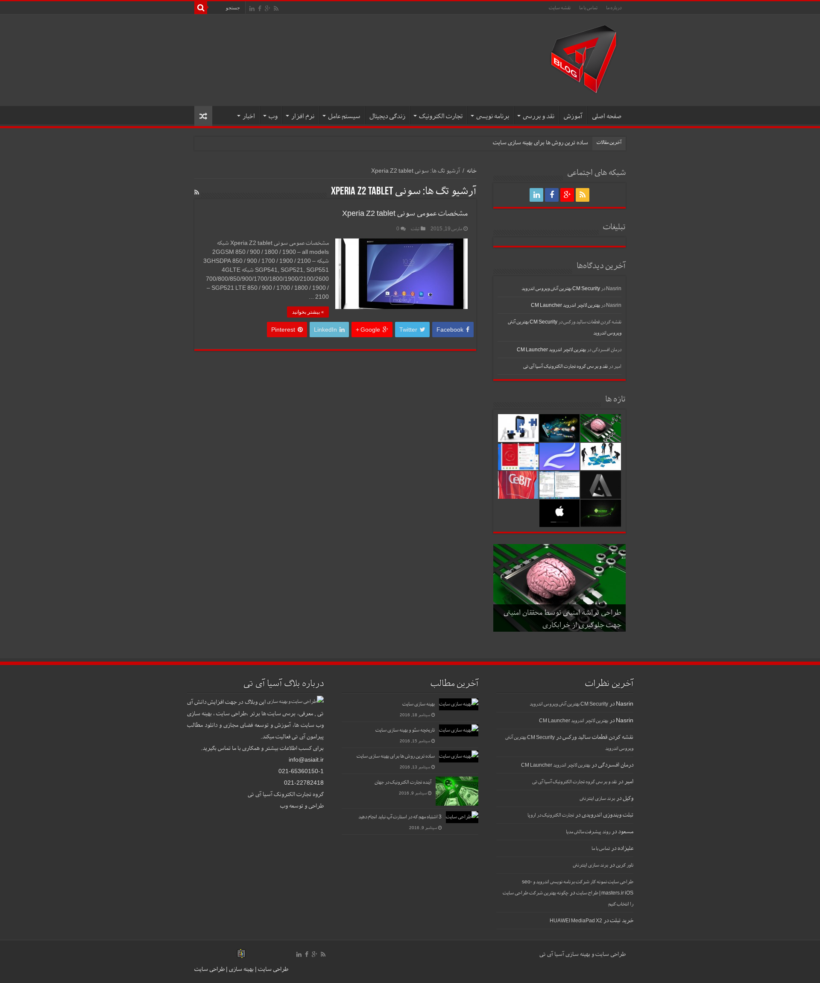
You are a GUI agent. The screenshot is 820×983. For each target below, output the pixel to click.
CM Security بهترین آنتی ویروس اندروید (560, 288)
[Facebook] (259, 8)
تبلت (415, 229)
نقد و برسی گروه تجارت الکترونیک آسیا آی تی (565, 366)
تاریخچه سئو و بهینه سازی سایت (405, 730)
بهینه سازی (241, 968)
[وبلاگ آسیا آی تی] (583, 58)
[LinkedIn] (252, 8)
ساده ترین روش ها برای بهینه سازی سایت (540, 142)
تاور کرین (624, 865)
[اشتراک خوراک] (196, 192)
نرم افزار (302, 116)
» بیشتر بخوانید (308, 312)
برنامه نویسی (492, 116)
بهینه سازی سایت (418, 704)
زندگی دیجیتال (387, 116)
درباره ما (613, 8)
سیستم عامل (344, 116)
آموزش (573, 116)
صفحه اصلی (606, 116)
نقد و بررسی (538, 116)
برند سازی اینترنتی (597, 798)
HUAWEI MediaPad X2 (576, 921)
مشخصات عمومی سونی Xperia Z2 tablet (405, 213)
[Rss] (276, 8)
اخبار (249, 116)
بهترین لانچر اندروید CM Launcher (565, 305)
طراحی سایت (272, 968)
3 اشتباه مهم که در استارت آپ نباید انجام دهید (400, 817)
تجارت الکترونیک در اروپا (550, 815)
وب (273, 116)
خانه (471, 170)
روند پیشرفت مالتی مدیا (588, 832)
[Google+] (267, 8)
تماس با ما (588, 8)
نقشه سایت (560, 8)
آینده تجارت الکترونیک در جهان (403, 782)
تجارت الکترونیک (441, 116)
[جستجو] (200, 7)
